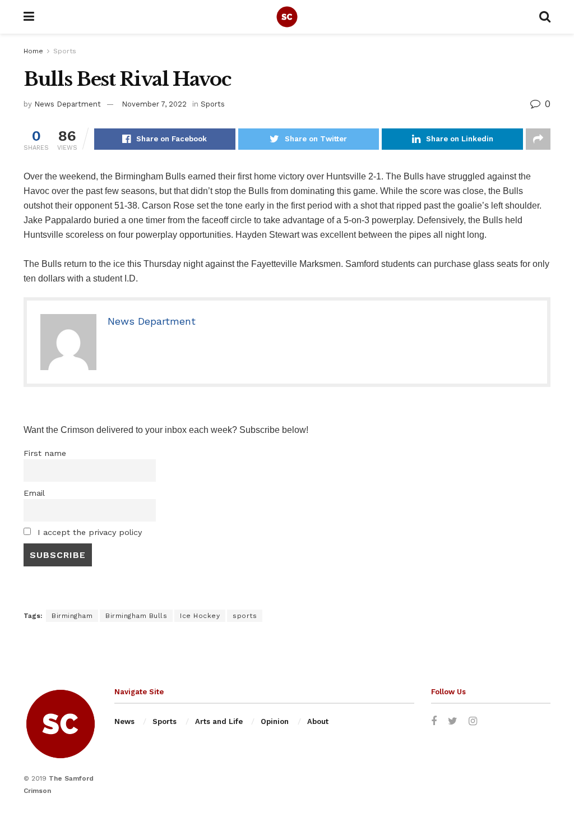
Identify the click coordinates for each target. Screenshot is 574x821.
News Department (67, 104)
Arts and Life (219, 721)
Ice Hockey (200, 616)
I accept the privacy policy (88, 532)
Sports (64, 51)
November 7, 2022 (154, 104)
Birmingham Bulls (136, 616)
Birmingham (72, 616)
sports (245, 616)
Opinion (275, 721)
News (124, 721)
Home (33, 51)
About (317, 721)
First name (45, 453)
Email (34, 492)
